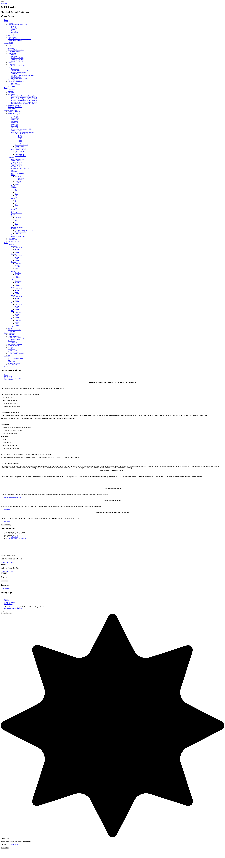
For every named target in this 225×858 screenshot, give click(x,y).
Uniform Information (13, 352)
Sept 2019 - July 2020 (17, 58)
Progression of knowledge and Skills (21, 129)
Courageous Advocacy (14, 241)
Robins (13, 295)
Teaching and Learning (10, 110)
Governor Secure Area (14, 363)
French (13, 186)
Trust (12, 34)
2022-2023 (18, 176)
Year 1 (20, 137)
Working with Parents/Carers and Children (23, 75)
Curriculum (11, 157)
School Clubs (11, 349)
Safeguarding (11, 64)
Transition (14, 73)
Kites (12, 311)
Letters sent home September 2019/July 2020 (23, 96)
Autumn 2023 (15, 115)
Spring (16, 251)
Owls (12, 287)
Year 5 (20, 143)
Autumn (17, 249)
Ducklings (14, 246)
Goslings (13, 254)
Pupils (6, 243)
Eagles (13, 319)
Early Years (18, 217)
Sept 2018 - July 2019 (17, 59)
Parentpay (10, 347)
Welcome (10, 23)
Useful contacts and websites (19, 78)
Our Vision (14, 83)
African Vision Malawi (14, 239)
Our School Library (13, 345)
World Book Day (19, 151)
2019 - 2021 (14, 56)
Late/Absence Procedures (15, 344)
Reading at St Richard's (14, 113)
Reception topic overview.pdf (12, 497)
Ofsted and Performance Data (16, 50)
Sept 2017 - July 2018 (17, 61)
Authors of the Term (20, 156)
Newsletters (11, 92)
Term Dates (11, 334)
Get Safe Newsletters (13, 108)
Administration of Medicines (16, 353)
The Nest (13, 326)
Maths (13, 209)
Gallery (10, 328)
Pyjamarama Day (19, 154)
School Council (12, 331)
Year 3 (20, 140)
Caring (13, 29)
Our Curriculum (15, 84)
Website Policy (8, 604)
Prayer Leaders (19, 233)
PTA (9, 360)
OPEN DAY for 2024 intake (16, 358)
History (13, 198)
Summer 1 (21, 178)
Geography (14, 187)
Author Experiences (16, 130)
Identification (15, 69)
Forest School (11, 238)
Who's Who (11, 35)
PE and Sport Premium (14, 51)
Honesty (13, 31)
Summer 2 (21, 179)
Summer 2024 (15, 118)
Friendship (14, 28)
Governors (11, 48)
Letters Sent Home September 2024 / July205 (23, 103)
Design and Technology (18, 173)
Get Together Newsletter (14, 105)
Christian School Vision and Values (17, 24)
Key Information (8, 43)
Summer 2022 (15, 127)
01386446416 (14, 537)
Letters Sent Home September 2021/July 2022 (24, 99)
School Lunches (12, 350)
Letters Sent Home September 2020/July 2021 (24, 97)
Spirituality (14, 235)
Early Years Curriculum (17, 159)
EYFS (20, 135)
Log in (6, 366)
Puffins (13, 271)
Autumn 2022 (15, 119)
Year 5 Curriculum (16, 167)
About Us (7, 21)
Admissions (11, 47)
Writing (13, 175)
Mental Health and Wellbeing (16, 338)
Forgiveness (14, 32)
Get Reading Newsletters (15, 107)
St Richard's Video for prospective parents (19, 39)
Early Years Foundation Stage (16, 81)
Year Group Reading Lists (22, 148)
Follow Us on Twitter (7, 571)
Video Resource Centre (14, 330)
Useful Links (11, 361)
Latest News (11, 89)
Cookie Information (9, 602)
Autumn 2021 (15, 124)
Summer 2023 (15, 122)
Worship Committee (20, 232)
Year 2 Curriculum (16, 162)
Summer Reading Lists (21, 146)
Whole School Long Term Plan (20, 168)
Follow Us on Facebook (7, 562)
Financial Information (14, 80)
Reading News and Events (18, 149)
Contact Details (12, 37)
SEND (10, 67)
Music (13, 211)
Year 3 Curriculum (16, 164)
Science (13, 216)
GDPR (10, 355)
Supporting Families (13, 336)
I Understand (4, 847)
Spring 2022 (14, 126)
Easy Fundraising (12, 342)
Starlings (13, 279)
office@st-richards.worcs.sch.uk (17, 538)
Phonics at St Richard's (14, 111)
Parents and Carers (9, 333)
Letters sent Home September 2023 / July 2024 (24, 102)
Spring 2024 (14, 116)
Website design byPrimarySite (13, 608)
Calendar (10, 91)
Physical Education (16, 213)
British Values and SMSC (18, 236)
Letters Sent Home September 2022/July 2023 (24, 100)
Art (12, 170)
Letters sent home (12, 94)
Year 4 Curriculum (16, 165)
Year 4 (20, 141)
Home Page (4, 3)
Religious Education (16, 227)
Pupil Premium (12, 53)
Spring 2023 (14, 121)
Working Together (16, 77)
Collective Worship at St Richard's (24, 230)
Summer (17, 252)
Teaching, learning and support (19, 70)
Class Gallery (18, 247)
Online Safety (11, 86)
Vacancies (10, 42)
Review (13, 54)
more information (13, 844)
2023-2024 (18, 181)
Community (7, 356)
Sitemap (6, 600)
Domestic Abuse (15, 339)
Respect (13, 26)
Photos (20, 266)
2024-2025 (18, 183)
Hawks (13, 303)
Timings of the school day (15, 40)
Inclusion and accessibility (18, 72)
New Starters (11, 341)
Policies (10, 62)
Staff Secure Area (12, 364)
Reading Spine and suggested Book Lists (22, 132)
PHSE (13, 214)
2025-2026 (18, 184)
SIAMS (10, 45)
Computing (14, 171)
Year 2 (20, 138)
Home (6, 20)
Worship (13, 228)
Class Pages (11, 244)
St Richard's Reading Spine (22, 134)
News (5, 88)
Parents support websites (18, 66)
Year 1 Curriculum (16, 160)
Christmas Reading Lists (21, 145)
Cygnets (13, 262)
